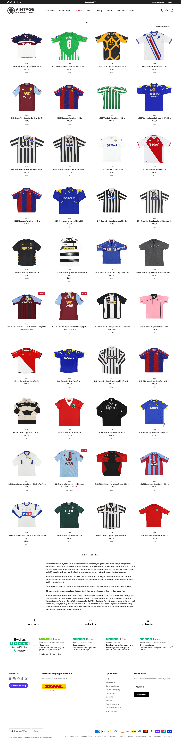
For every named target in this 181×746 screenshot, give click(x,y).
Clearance (78, 10)
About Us (109, 700)
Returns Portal (110, 682)
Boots (89, 10)
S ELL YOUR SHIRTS (90, 2)
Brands (109, 10)
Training (99, 10)
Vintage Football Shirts (19, 737)
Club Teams (50, 10)
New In (132, 10)
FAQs (107, 679)
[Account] (161, 10)
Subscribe (141, 694)
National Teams (64, 10)
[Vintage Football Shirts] (20, 10)
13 (92, 555)
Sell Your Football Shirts (114, 708)
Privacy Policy (110, 693)
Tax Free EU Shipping (113, 689)
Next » (97, 555)
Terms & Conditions (112, 704)
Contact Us (109, 697)
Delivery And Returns (112, 686)
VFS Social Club (111, 711)
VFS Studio (121, 10)
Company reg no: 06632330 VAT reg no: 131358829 (38, 737)
